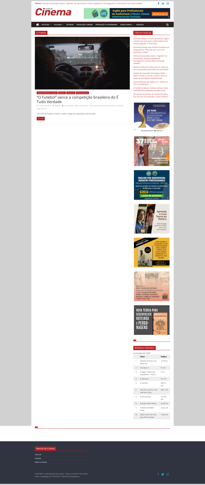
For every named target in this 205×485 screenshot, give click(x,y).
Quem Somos (126, 24)
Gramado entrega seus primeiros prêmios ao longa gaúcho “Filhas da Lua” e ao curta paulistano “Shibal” (151, 49)
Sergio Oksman (42, 109)
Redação (58, 106)
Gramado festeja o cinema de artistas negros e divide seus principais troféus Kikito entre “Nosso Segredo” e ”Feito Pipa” (151, 41)
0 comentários (69, 106)
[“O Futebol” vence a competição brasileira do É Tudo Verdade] (82, 38)
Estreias (70, 24)
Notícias (45, 24)
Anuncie (140, 24)
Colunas (58, 24)
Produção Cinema (85, 24)
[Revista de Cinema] (37, 24)
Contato (38, 458)
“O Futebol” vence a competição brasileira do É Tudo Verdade (78, 99)
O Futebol (120, 106)
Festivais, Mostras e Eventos (47, 93)
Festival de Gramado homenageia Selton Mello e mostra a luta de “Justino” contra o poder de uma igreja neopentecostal (150, 75)
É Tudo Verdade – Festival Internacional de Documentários (96, 106)
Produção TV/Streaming (106, 24)
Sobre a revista (41, 462)
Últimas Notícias (82, 93)
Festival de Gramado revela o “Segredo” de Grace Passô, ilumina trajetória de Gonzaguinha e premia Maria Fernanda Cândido (92, 3)
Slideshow (71, 93)
